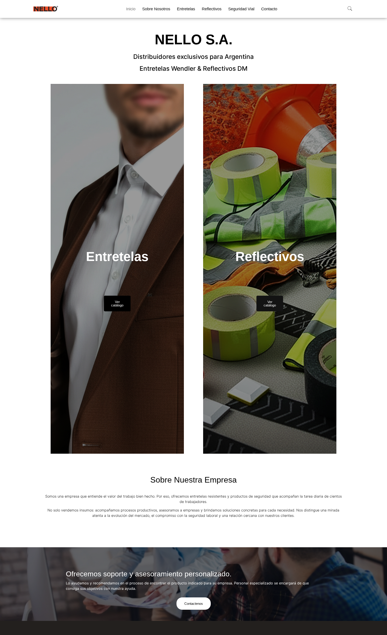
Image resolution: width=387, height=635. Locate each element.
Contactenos (193, 603)
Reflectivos (211, 9)
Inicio (130, 9)
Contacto (269, 9)
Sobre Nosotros (156, 9)
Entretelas (186, 9)
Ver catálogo (117, 303)
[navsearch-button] (349, 8)
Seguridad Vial (241, 9)
